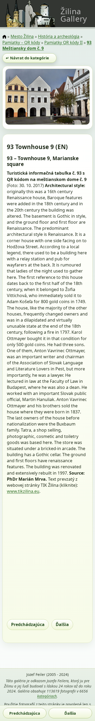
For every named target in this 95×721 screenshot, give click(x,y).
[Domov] (4, 37)
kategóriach (47, 696)
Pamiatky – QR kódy (21, 42)
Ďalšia (62, 624)
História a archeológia (58, 36)
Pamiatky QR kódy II (63, 42)
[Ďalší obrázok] (77, 98)
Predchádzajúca (28, 624)
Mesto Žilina (22, 36)
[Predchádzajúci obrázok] (18, 98)
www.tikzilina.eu (23, 491)
